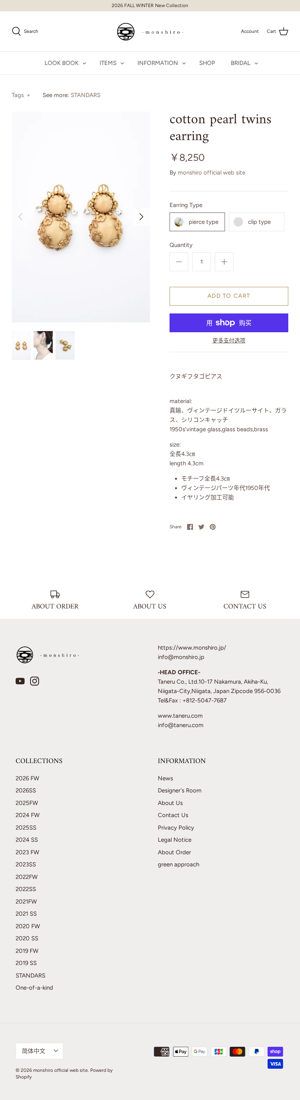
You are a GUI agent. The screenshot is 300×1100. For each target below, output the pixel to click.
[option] (81, 217)
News (165, 778)
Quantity (181, 244)
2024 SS (27, 839)
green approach (178, 864)
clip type (259, 221)
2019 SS (26, 963)
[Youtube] (20, 681)
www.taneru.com (180, 715)
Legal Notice (174, 839)
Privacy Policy (176, 827)
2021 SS (26, 913)
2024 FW (27, 815)
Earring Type (186, 205)
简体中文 (33, 1051)
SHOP (207, 63)
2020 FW (28, 926)
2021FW (26, 901)
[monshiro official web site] (150, 31)
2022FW (27, 876)
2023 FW (27, 852)
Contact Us (173, 815)
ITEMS (108, 63)
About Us (170, 803)
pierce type (203, 221)
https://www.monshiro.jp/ (192, 647)
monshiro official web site (211, 172)
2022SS (26, 889)
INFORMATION (158, 63)
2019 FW (27, 950)
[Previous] (20, 216)
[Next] (141, 216)
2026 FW (27, 778)
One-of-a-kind (34, 987)
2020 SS (27, 938)
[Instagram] (34, 681)
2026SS (26, 790)
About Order (174, 852)
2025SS (26, 827)
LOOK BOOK (62, 63)
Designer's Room (180, 790)
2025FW (27, 803)
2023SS (26, 864)
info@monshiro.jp (181, 657)
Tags (21, 95)
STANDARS (85, 95)
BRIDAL (240, 63)
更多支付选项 (228, 341)
